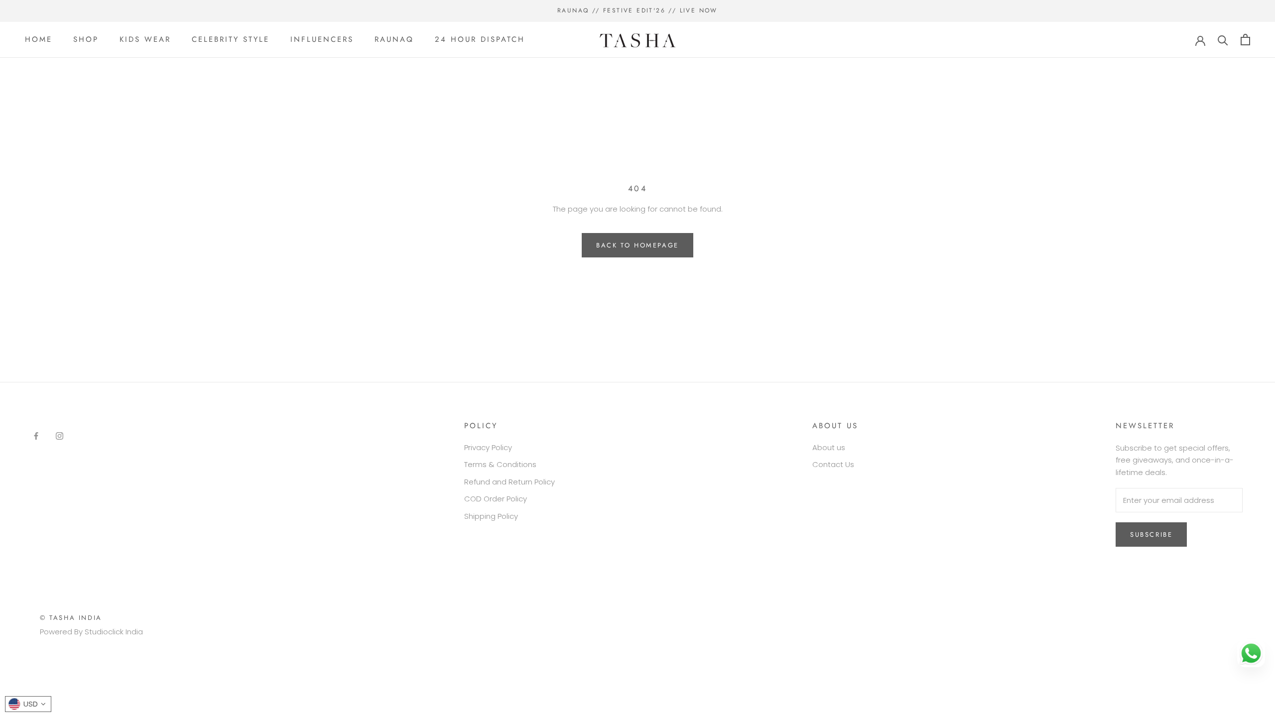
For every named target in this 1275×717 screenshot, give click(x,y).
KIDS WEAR (145, 39)
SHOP (86, 39)
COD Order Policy (495, 498)
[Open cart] (1245, 39)
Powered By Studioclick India (91, 631)
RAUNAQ (394, 39)
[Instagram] (59, 436)
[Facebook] (36, 436)
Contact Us (833, 464)
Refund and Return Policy (509, 482)
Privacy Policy (488, 447)
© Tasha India (71, 617)
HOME (38, 39)
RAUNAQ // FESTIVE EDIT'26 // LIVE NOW (637, 10)
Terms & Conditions (500, 464)
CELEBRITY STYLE (230, 39)
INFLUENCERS (322, 39)
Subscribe (1151, 534)
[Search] (1223, 39)
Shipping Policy (491, 516)
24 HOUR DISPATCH (480, 39)
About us (828, 447)
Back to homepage (637, 245)
